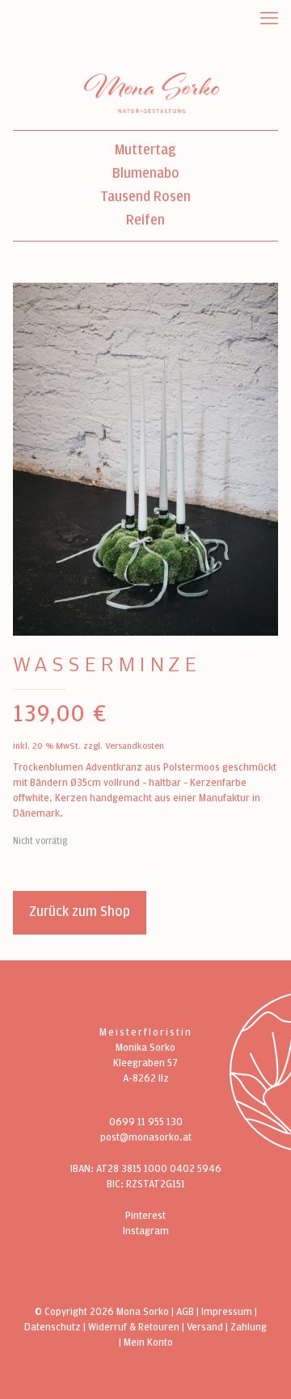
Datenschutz (52, 1327)
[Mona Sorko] (151, 93)
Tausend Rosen (145, 197)
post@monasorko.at (146, 1137)
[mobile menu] (269, 18)
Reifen (145, 221)
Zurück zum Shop (79, 912)
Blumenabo (145, 174)
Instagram (146, 1231)
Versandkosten (134, 746)
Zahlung (248, 1327)
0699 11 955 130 (146, 1122)
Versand (205, 1327)
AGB (185, 1312)
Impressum (226, 1312)
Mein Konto (148, 1343)
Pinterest (145, 1216)
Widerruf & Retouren (133, 1327)
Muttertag (145, 150)
